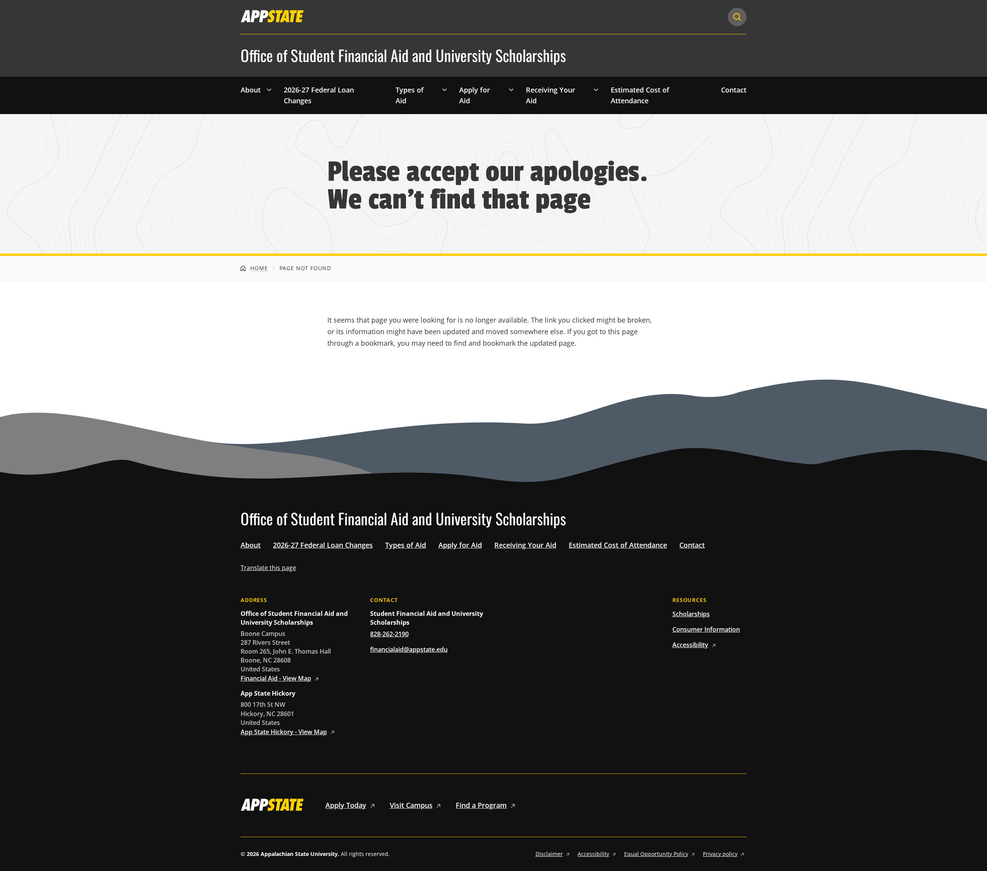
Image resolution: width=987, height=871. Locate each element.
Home (258, 268)
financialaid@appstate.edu (409, 649)
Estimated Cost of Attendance (640, 95)
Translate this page (268, 567)
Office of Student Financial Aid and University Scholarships (403, 55)
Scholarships (691, 614)
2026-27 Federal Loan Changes (319, 95)
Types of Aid (410, 95)
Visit (411, 805)
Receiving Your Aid (550, 95)
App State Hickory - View (284, 732)
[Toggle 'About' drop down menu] (269, 89)
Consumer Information (706, 629)
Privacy (720, 854)
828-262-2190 (389, 634)
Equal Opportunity (656, 854)
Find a (481, 805)
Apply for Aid (474, 95)
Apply (345, 805)
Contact (733, 89)
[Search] (737, 17)
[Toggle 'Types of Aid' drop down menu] (444, 89)
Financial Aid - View (276, 678)
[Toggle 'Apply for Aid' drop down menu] (511, 89)
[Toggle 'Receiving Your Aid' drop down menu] (596, 89)
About (251, 89)
